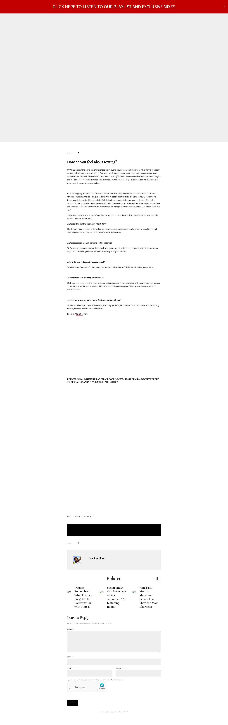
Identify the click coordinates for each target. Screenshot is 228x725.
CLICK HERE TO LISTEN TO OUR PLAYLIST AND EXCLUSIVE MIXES (114, 7)
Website (118, 668)
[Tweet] (85, 153)
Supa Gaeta (88, 516)
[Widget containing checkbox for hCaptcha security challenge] (87, 687)
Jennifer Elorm (106, 67)
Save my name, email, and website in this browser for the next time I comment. (97, 680)
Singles (126, 67)
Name (69, 657)
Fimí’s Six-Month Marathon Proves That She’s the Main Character (148, 597)
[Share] (78, 153)
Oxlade (78, 516)
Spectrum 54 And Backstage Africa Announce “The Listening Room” (117, 597)
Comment (71, 629)
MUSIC (118, 67)
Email (69, 668)
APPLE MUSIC (97, 382)
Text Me (79, 314)
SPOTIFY (114, 382)
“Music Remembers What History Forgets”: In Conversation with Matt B (83, 597)
